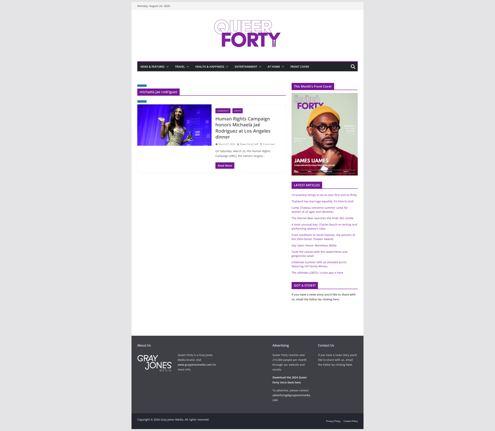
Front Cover (299, 66)
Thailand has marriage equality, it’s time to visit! (323, 201)
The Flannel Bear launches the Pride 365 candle (322, 218)
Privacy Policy (333, 421)
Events (237, 110)
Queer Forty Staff (249, 144)
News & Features (152, 66)
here (336, 299)
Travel (180, 66)
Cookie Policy (351, 421)
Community (223, 110)
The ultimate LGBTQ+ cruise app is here (317, 272)
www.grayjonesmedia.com (195, 364)
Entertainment (246, 66)
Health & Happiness (209, 66)
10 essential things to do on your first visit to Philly (324, 195)
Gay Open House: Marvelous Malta (314, 245)
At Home (274, 66)
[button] (167, 66)
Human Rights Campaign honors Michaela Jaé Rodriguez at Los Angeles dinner (243, 127)
